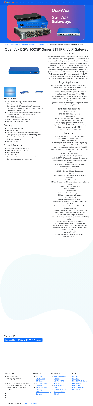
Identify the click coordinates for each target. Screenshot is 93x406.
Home (22, 3)
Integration (42, 44)
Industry (57, 3)
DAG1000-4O (76, 383)
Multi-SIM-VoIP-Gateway (80, 381)
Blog (64, 3)
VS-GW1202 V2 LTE (60, 390)
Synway (40, 3)
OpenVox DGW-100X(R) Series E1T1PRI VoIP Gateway (23, 340)
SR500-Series (40, 379)
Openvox (14, 44)
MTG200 (75, 377)
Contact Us (73, 3)
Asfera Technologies (31, 403)
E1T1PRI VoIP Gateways (27, 44)
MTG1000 (75, 379)
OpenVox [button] (30, 3)
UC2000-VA (76, 390)
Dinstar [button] (48, 3)
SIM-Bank (39, 381)
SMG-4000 (39, 377)
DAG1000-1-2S (77, 385)
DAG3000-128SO (78, 387)
